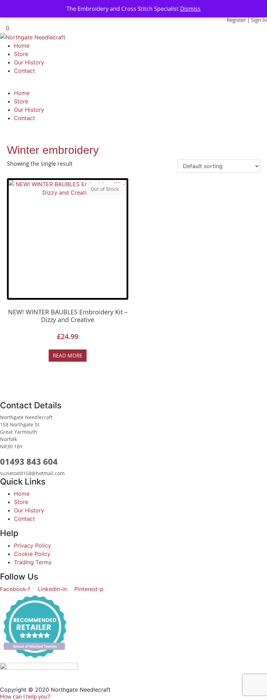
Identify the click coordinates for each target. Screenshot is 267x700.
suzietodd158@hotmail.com (32, 473)
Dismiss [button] (190, 9)
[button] (25, 697)
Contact (24, 70)
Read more (67, 355)
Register (236, 19)
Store (21, 53)
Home (22, 45)
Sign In (259, 19)
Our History (29, 62)
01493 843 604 (29, 461)
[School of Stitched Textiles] (35, 627)
